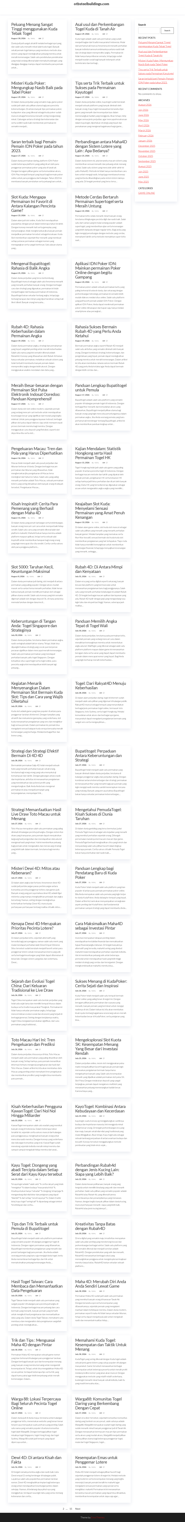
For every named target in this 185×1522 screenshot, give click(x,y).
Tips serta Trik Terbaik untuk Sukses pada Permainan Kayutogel (99, 87)
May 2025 (143, 181)
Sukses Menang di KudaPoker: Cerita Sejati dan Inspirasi (101, 983)
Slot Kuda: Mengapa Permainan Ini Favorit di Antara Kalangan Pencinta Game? (33, 203)
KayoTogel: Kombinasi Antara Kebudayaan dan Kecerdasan (100, 1108)
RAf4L (33, 38)
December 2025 (146, 145)
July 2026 (143, 109)
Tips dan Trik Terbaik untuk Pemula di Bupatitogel (34, 1226)
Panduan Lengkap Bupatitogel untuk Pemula (101, 387)
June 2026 (143, 115)
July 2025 (143, 171)
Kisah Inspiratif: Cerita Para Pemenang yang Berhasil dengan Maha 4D (34, 508)
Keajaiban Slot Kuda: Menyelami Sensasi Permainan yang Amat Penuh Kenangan (100, 510)
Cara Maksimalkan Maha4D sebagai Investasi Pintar (99, 925)
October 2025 (145, 156)
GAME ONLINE (146, 192)
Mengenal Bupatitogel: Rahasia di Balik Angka (31, 265)
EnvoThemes (98, 1517)
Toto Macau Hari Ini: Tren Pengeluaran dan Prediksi (33, 1042)
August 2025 (145, 166)
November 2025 (146, 151)
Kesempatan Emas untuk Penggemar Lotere (96, 1459)
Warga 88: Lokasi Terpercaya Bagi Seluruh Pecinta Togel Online (36, 1403)
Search (142, 24)
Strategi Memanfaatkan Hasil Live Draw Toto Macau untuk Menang (36, 814)
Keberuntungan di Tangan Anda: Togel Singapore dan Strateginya (34, 625)
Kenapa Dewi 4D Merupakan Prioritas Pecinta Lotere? (36, 925)
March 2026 (144, 130)
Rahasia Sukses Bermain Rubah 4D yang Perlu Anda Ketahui (98, 331)
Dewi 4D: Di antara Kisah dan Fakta (36, 1459)
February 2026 (146, 135)
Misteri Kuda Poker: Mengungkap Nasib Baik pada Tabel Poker (36, 87)
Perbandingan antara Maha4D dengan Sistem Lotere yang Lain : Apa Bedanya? (101, 146)
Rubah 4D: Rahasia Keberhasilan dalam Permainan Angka (28, 331)
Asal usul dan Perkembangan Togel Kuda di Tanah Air (99, 26)
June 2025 (143, 176)
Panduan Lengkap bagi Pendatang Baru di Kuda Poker (96, 873)
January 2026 (145, 140)
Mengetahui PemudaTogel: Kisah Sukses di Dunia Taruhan (98, 814)
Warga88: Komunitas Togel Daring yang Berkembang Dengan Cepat (98, 1403)
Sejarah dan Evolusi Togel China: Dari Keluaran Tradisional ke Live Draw (32, 986)
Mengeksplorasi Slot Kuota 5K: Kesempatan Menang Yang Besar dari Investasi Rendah (98, 1046)
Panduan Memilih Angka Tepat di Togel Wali (96, 623)
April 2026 (143, 125)
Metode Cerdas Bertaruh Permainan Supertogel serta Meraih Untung (99, 201)
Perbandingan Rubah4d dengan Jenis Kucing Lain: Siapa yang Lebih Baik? (97, 1169)
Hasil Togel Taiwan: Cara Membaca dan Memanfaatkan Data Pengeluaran (37, 1286)
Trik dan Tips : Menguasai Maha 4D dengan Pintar (33, 1342)
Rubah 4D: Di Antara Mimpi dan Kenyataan (99, 569)
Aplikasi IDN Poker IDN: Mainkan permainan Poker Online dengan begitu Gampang (98, 270)
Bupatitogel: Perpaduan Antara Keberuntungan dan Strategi (98, 755)
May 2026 (143, 120)
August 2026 (145, 104)
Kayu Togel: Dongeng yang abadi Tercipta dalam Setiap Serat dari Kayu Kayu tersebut (36, 1169)
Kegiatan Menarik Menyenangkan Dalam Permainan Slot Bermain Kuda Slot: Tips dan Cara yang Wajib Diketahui (37, 692)
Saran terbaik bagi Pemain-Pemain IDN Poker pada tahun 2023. (37, 146)
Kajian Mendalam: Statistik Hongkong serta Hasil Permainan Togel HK (98, 453)
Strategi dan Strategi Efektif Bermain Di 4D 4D (35, 753)
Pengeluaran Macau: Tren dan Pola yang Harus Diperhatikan (36, 450)
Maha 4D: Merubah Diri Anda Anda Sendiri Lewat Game (100, 1283)
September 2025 (147, 161)
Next (77, 1508)
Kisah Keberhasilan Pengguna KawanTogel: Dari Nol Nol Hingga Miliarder (36, 1111)
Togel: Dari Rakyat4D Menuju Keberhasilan (100, 685)
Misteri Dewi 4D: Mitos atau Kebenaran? (35, 870)
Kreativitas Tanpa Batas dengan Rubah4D (95, 1226)
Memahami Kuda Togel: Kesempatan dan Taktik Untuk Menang (101, 1344)
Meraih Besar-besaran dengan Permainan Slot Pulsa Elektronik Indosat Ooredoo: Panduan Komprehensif (37, 392)
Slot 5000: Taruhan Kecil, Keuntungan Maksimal (32, 569)
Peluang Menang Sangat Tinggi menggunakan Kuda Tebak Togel (34, 29)
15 (70, 1508)
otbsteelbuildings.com (91, 4)
